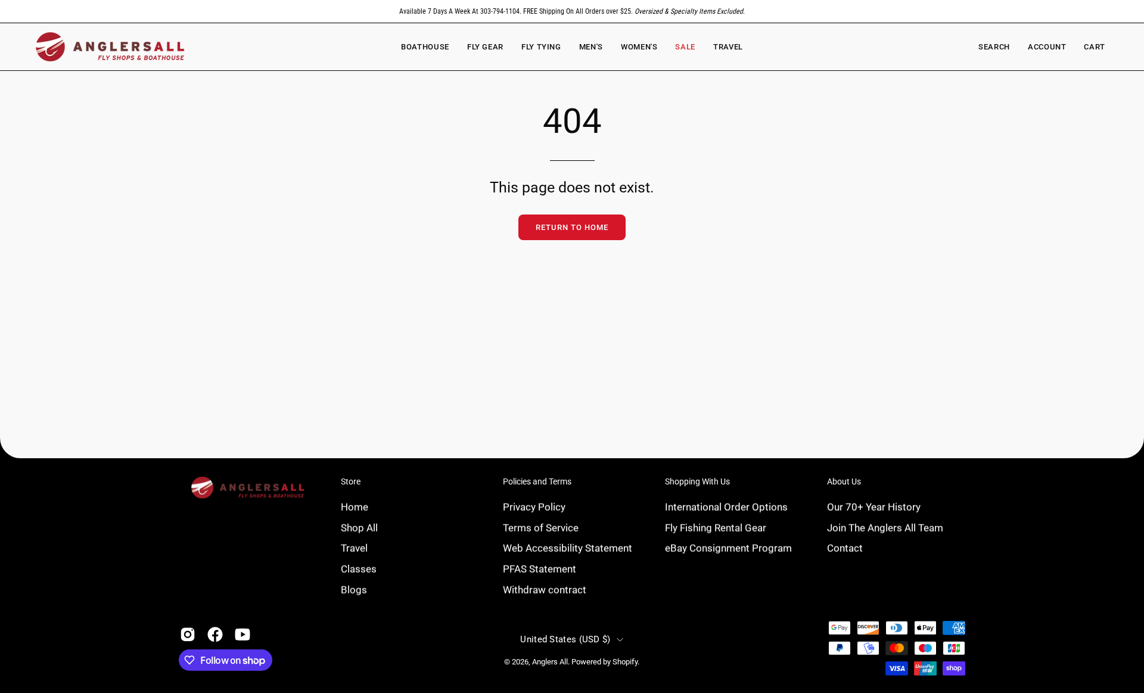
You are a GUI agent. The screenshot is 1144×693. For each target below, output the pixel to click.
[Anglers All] (110, 46)
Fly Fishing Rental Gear (715, 527)
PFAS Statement (539, 568)
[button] (639, 46)
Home (354, 506)
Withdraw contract (544, 589)
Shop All (359, 527)
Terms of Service (541, 527)
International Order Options (726, 506)
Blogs (354, 589)
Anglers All (550, 661)
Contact (845, 548)
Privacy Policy (534, 506)
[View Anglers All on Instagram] (188, 635)
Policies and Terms (537, 481)
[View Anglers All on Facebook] (215, 635)
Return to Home (572, 227)
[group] (572, 11)
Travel (354, 548)
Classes (359, 568)
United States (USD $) (565, 639)
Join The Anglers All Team (885, 527)
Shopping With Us (697, 481)
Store (350, 481)
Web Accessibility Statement (567, 548)
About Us (844, 481)
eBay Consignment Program (728, 548)
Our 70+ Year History (874, 506)
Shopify (625, 661)
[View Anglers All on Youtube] (242, 635)
